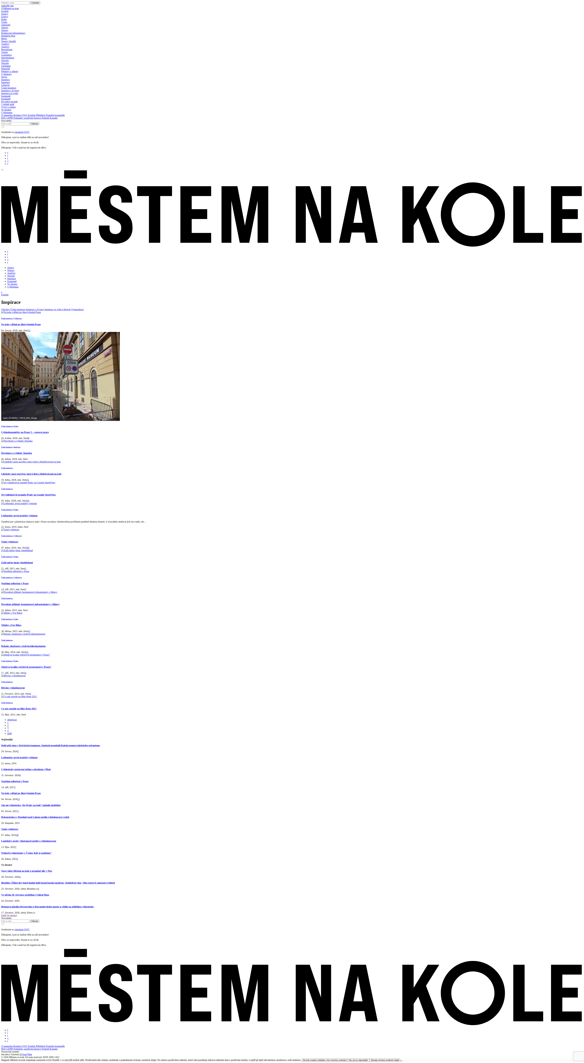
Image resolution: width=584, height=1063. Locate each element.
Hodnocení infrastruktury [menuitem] (13, 33)
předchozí (12, 719)
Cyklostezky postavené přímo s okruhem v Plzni (26, 769)
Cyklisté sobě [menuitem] (7, 104)
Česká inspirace (18, 309)
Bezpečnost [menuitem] (6, 49)
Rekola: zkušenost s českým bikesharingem (23, 646)
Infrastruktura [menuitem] (7, 57)
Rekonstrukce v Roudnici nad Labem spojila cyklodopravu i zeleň (35, 817)
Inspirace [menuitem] (5, 82)
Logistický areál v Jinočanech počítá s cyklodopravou (28, 841)
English (5, 11)
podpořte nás (7, 5)
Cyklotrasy (18, 318)
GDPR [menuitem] (10, 118)
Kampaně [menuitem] (5, 99)
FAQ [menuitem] (25, 115)
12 (29, 330)
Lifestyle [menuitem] (5, 85)
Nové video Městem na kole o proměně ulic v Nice (26, 871)
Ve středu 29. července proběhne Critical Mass (25, 895)
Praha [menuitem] (4, 19)
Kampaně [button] (5, 96)
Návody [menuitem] (5, 63)
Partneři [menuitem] (46, 118)
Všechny (5, 309)
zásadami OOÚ (21, 132)
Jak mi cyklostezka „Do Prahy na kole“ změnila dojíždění (30, 805)
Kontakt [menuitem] (53, 118)
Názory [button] (4, 27)
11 (28, 480)
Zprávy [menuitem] (4, 16)
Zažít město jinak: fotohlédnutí (17, 562)
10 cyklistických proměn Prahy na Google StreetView (28, 494)
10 (28, 500)
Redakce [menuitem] (18, 115)
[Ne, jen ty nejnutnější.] (401, 1060)
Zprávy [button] (4, 14)
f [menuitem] (7, 153)
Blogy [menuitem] (4, 38)
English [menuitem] (32, 115)
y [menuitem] (8, 161)
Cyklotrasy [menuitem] (6, 74)
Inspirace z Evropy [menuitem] (10, 90)
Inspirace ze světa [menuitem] (9, 93)
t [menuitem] (7, 158)
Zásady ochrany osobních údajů (385, 1060)
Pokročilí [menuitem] (5, 68)
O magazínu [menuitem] (7, 115)
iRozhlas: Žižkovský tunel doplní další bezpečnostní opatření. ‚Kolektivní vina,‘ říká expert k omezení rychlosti (58, 883)
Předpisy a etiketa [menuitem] (9, 71)
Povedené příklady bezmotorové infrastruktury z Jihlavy (30, 604)
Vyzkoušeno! (77, 309)
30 (28, 547)
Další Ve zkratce (9, 915)
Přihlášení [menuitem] (41, 115)
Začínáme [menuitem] (6, 66)
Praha (16, 426)
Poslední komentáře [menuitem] (55, 115)
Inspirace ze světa (53, 309)
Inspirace (17, 447)
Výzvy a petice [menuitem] (8, 107)
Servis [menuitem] (4, 77)
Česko (16, 619)
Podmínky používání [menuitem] (24, 118)
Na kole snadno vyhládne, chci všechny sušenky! (325, 1060)
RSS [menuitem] (3, 118)
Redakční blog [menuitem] (8, 36)
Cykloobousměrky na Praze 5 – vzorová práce (25, 432)
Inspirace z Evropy (35, 309)
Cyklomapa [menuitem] (6, 112)
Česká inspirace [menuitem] (8, 88)
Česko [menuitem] (4, 22)
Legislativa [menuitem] (6, 55)
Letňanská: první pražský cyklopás (19, 515)
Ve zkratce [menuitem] (6, 109)
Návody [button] (5, 60)
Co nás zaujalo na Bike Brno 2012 (18, 708)
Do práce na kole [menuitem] (9, 101)
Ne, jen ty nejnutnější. (358, 1060)
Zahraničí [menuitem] (5, 25)
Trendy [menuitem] (4, 52)
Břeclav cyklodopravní (13, 688)
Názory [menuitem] (4, 30)
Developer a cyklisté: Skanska (16, 453)
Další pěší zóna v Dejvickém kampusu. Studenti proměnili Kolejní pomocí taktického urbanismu (50, 745)
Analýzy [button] (5, 44)
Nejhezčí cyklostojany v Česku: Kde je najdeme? (26, 853)
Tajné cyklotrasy (9, 541)
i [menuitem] (7, 155)
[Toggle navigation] (2, 169)
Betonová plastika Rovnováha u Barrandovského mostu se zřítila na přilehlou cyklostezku (47, 906)
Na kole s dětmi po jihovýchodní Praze (21, 324)
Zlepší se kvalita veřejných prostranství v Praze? (26, 667)
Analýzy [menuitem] (5, 46)
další (9, 733)
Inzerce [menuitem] (38, 118)
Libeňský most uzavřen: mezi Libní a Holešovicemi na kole (31, 474)
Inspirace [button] (5, 79)
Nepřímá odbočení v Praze (15, 583)
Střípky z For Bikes (11, 625)
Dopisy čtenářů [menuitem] (8, 41)
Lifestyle (66, 309)
